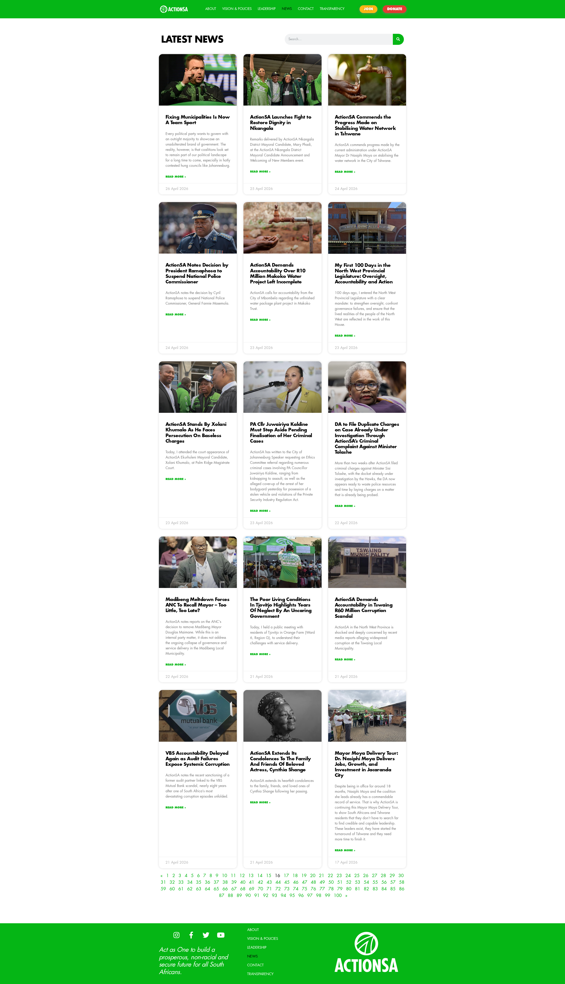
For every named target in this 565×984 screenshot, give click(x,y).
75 (304, 889)
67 (234, 889)
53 (357, 882)
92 (265, 895)
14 (259, 875)
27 (374, 875)
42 (260, 882)
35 (198, 882)
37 (216, 882)
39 (234, 882)
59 (163, 889)
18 (295, 875)
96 (301, 895)
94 (283, 895)
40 (242, 882)
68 (242, 889)
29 (392, 875)
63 (198, 889)
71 (269, 889)
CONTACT (306, 9)
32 (172, 882)
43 (269, 882)
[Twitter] (206, 935)
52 (348, 882)
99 (327, 895)
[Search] (398, 39)
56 (384, 882)
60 (172, 889)
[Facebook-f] (191, 935)
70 (260, 889)
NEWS (287, 9)
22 (330, 875)
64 (207, 889)
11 (233, 875)
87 (221, 895)
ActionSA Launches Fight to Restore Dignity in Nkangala (280, 123)
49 (322, 882)
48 (313, 882)
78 (331, 889)
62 (189, 889)
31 (163, 882)
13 (251, 875)
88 (230, 895)
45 (287, 882)
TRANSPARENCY (332, 9)
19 (304, 875)
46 (295, 882)
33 (181, 882)
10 (224, 875)
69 (251, 889)
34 (189, 882)
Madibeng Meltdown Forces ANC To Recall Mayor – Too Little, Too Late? (197, 605)
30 (401, 875)
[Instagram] (176, 935)
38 (225, 882)
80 (348, 889)
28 (383, 875)
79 (340, 889)
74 (295, 889)
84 (384, 889)
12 (242, 875)
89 (239, 895)
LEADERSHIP (267, 9)
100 (338, 895)
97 (310, 895)
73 (287, 889)
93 (274, 895)
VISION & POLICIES (237, 9)
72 (278, 889)
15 (268, 875)
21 (321, 875)
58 (401, 882)
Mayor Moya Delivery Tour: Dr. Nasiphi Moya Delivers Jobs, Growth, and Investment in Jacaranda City (366, 764)
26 (365, 875)
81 (357, 889)
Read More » (176, 176)
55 (375, 882)
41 (251, 882)
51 (340, 882)
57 (393, 882)
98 (318, 895)
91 (257, 895)
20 (312, 875)
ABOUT (210, 9)
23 (339, 875)
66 (225, 889)
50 (331, 882)
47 (304, 882)
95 (292, 895)
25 (357, 875)
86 (401, 889)
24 (348, 875)
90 (248, 895)
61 (181, 889)
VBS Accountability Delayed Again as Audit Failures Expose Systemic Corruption (198, 759)
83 (375, 889)
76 (313, 889)
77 (322, 889)
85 (393, 889)
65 (216, 889)
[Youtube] (221, 935)
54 (366, 882)
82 (366, 889)
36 (207, 882)
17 (286, 875)
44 (278, 882)
